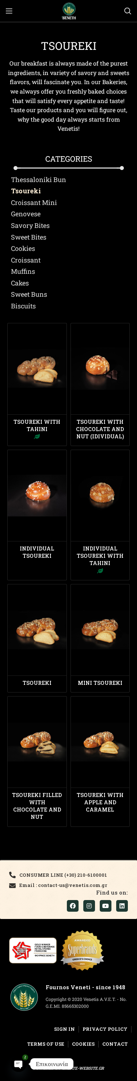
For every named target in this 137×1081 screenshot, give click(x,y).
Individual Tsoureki (37, 552)
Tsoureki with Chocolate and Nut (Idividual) (100, 429)
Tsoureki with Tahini (37, 425)
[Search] (128, 11)
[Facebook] (73, 906)
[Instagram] (89, 906)
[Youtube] (105, 906)
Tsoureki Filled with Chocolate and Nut (37, 806)
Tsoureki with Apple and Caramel (100, 802)
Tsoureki (37, 682)
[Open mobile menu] (9, 11)
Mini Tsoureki (100, 682)
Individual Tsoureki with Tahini (100, 556)
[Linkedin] (122, 906)
